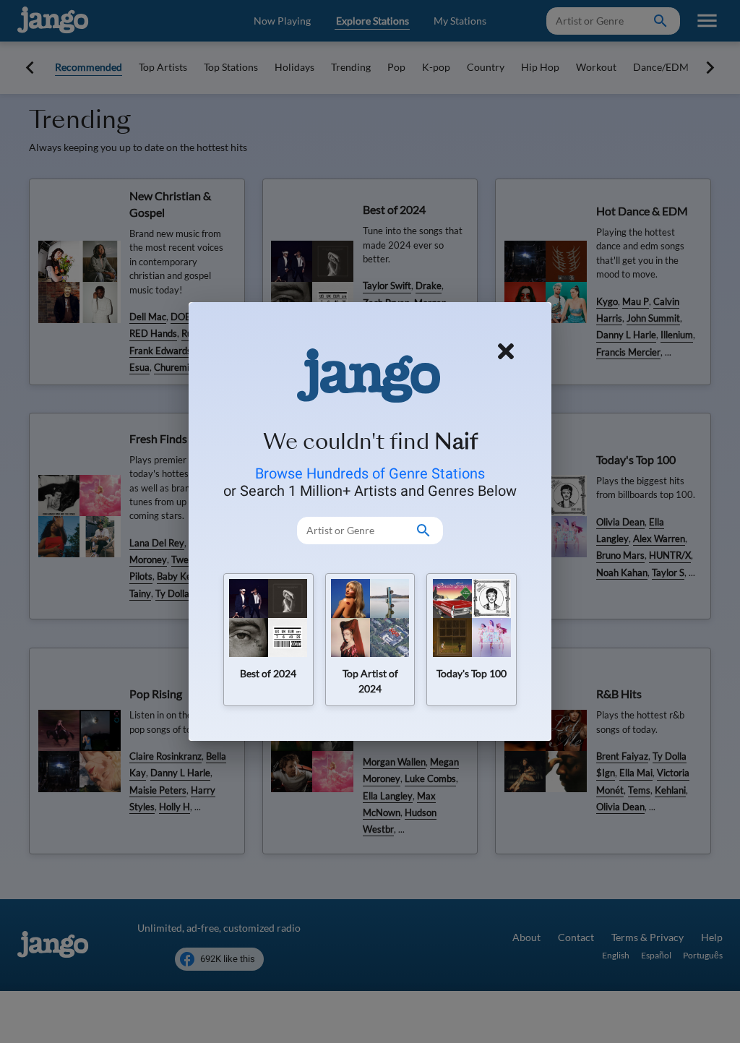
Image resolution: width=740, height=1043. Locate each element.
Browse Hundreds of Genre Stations (370, 473)
